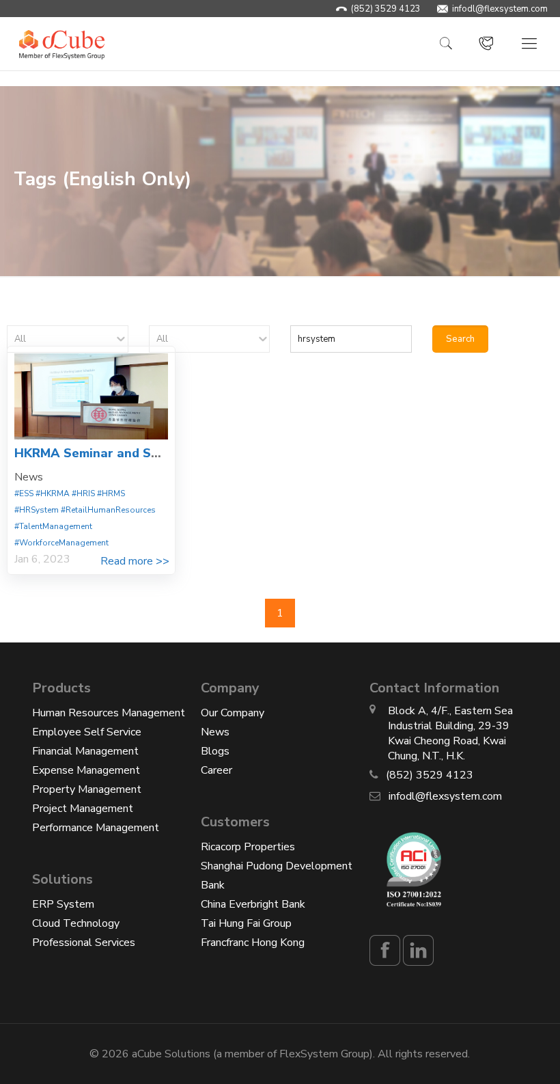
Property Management (86, 789)
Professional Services (83, 942)
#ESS (23, 493)
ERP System (63, 904)
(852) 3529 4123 (386, 9)
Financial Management (85, 751)
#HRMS (111, 493)
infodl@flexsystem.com (500, 9)
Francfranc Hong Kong (253, 942)
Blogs (215, 751)
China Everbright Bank (253, 904)
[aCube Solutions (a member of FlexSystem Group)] (61, 43)
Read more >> (134, 561)
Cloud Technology (76, 923)
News (215, 732)
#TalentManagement (53, 526)
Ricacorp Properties (248, 846)
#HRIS (83, 493)
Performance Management (95, 827)
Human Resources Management (108, 712)
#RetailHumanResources (108, 509)
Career (216, 770)
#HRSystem (36, 509)
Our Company (232, 712)
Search (460, 339)
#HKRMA (53, 493)
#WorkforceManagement (61, 542)
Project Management (82, 808)
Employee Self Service (86, 732)
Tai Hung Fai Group (246, 923)
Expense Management (86, 770)
